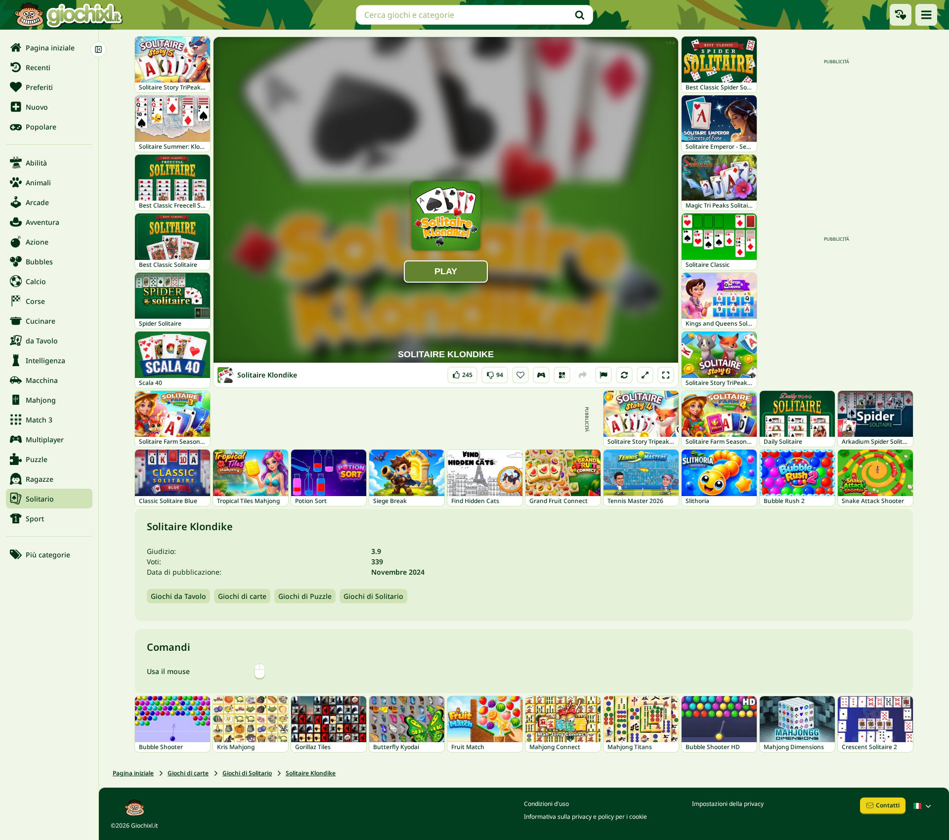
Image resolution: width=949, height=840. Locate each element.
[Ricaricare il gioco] (624, 375)
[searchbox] (474, 15)
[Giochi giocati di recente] (900, 15)
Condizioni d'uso (546, 803)
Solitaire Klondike (311, 773)
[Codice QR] (562, 375)
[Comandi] (541, 375)
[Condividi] (582, 375)
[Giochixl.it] (68, 15)
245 (462, 373)
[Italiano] (923, 806)
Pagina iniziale (133, 773)
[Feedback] (603, 375)
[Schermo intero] (665, 375)
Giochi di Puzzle (305, 596)
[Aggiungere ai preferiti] (520, 375)
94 (494, 373)
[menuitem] (49, 47)
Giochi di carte (242, 596)
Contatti (888, 805)
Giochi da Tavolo (178, 596)
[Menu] (926, 15)
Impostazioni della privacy (728, 803)
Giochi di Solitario (373, 596)
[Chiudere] (98, 49)
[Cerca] (580, 15)
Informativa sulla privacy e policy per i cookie (585, 816)
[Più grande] (645, 375)
